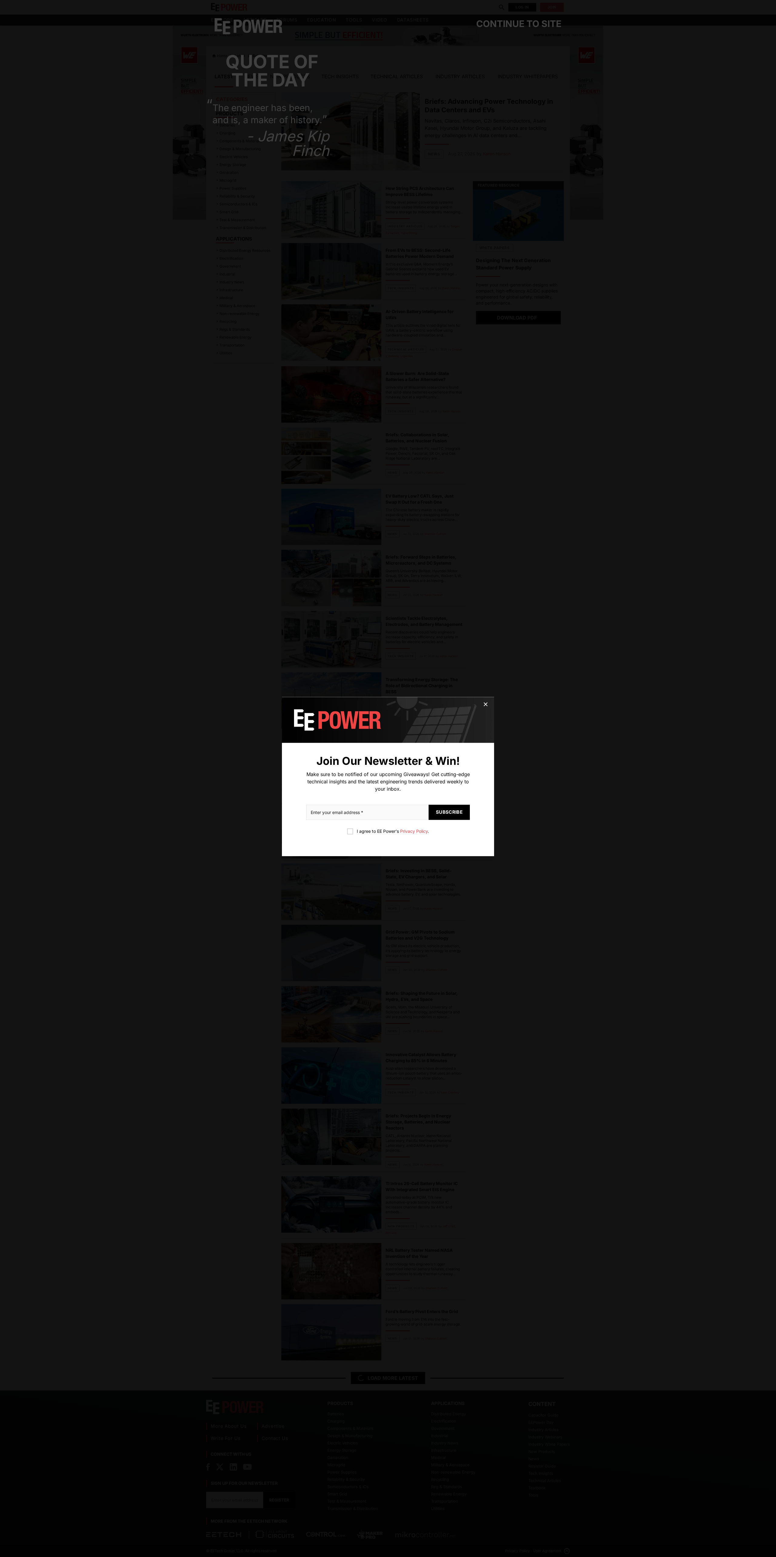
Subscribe (449, 812)
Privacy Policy (414, 831)
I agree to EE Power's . (393, 831)
